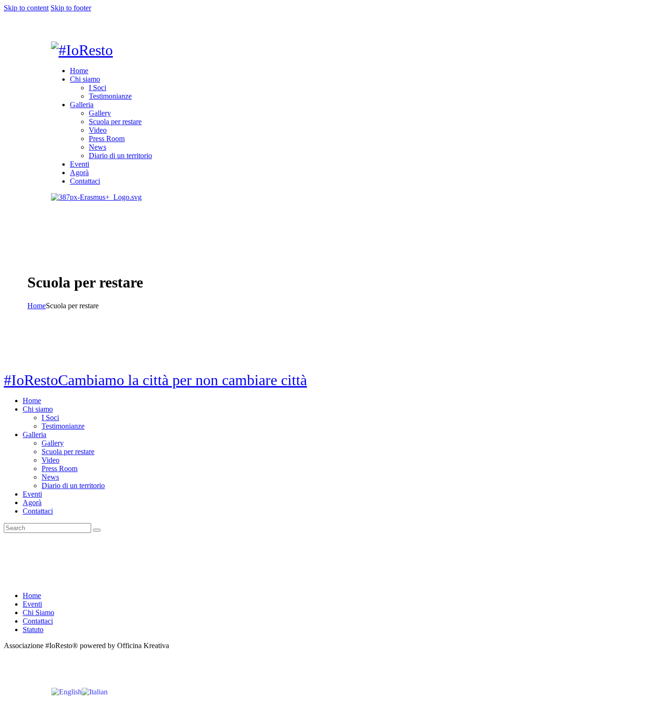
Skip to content (26, 8)
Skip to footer (71, 8)
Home (36, 306)
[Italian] (95, 691)
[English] (66, 691)
